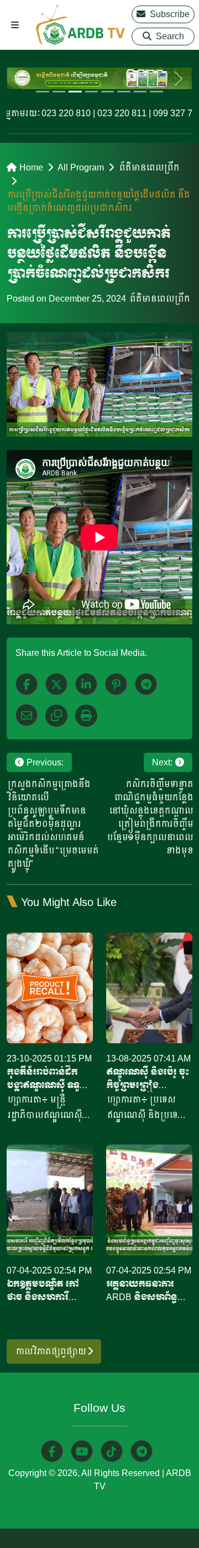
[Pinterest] (116, 684)
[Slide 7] (140, 91)
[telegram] (141, 1451)
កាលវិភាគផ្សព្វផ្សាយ (51, 1351)
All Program (80, 167)
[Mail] (26, 715)
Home (31, 167)
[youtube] (82, 1451)
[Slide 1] (42, 91)
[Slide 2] (59, 91)
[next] (178, 78)
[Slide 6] (123, 91)
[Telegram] (146, 684)
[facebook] (26, 684)
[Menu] (15, 25)
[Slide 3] (75, 91)
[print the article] (86, 716)
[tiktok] (112, 1451)
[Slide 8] (156, 91)
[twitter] (56, 684)
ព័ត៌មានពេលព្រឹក (148, 167)
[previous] (20, 78)
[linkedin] (86, 684)
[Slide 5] (107, 91)
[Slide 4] (91, 91)
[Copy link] (56, 716)
